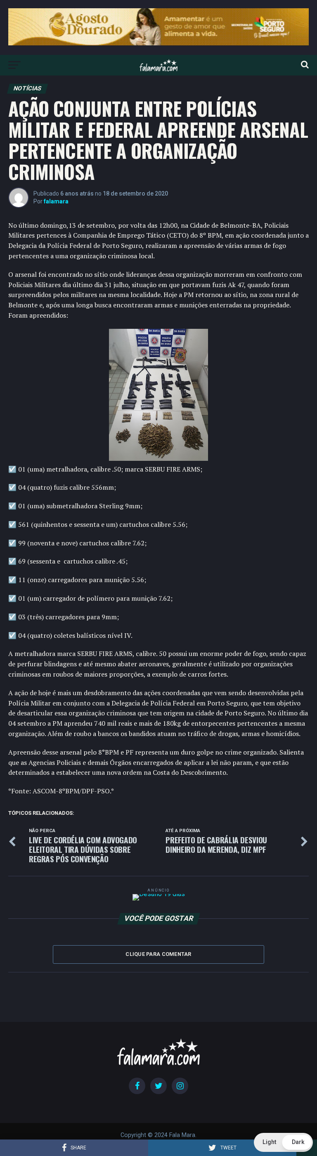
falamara (56, 201)
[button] (283, 1142)
